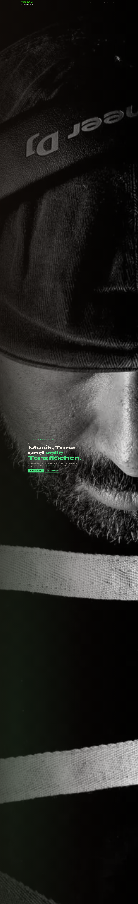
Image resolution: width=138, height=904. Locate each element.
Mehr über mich (52, 470)
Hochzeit (92, 3)
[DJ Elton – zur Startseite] (27, 3)
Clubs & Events (107, 3)
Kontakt (115, 3)
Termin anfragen (36, 470)
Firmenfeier (99, 3)
